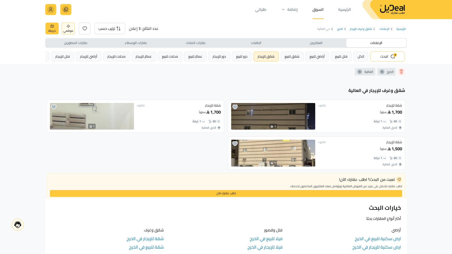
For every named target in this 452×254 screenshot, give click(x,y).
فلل (341, 56)
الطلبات (256, 43)
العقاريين (316, 43)
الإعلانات (384, 29)
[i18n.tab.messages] (65, 9)
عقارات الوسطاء (136, 43)
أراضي (317, 56)
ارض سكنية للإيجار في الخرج (376, 247)
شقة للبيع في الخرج (146, 247)
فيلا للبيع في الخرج (266, 238)
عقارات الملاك (196, 43)
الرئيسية (401, 29)
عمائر (195, 56)
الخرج (340, 29)
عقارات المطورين (76, 43)
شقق (292, 56)
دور (241, 56)
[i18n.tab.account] (50, 9)
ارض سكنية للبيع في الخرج (378, 238)
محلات (170, 56)
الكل (361, 56)
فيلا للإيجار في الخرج (264, 247)
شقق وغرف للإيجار (361, 29)
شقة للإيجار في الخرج (145, 238)
